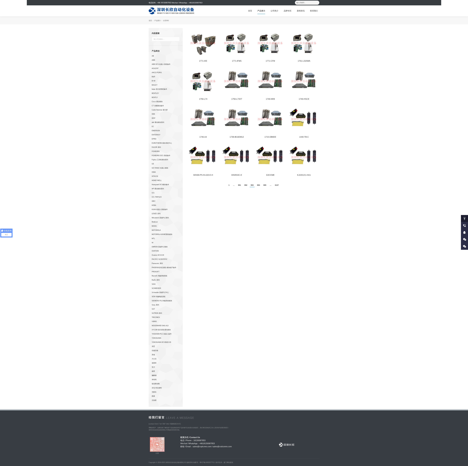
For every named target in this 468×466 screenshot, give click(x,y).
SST (153, 309)
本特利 (154, 379)
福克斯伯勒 (156, 384)
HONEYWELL (157, 180)
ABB (153, 60)
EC (153, 126)
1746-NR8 (270, 99)
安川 (153, 367)
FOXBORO (156, 151)
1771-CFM (270, 61)
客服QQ (464, 232)
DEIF (153, 118)
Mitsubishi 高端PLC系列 (160, 218)
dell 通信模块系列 (158, 122)
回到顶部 (464, 218)
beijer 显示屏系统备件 (159, 89)
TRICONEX (156, 317)
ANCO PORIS (157, 72)
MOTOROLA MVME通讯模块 (162, 234)
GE (153, 164)
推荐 (153, 371)
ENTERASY (156, 135)
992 (245, 185)
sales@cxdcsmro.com (222, 447)
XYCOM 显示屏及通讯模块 (161, 330)
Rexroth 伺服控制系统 (159, 276)
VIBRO (154, 321)
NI (152, 243)
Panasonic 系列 (157, 263)
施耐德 (154, 375)
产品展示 (157, 20)
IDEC (154, 201)
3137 (277, 185)
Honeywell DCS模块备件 (160, 184)
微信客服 (464, 239)
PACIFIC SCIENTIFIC (159, 259)
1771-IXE (203, 61)
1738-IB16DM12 (237, 137)
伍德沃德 (155, 350)
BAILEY (154, 85)
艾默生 (154, 392)
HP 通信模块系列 (158, 189)
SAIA (154, 284)
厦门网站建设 (228, 462)
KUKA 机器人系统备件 (160, 209)
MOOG (154, 226)
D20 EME (270, 175)
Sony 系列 (155, 305)
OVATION (155, 251)
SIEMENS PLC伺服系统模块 (162, 301)
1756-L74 (203, 99)
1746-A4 (203, 137)
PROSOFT (155, 272)
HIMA (154, 172)
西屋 (153, 396)
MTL (153, 238)
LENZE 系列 (156, 214)
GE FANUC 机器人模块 (160, 168)
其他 (153, 355)
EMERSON (156, 131)
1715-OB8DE (270, 137)
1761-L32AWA (304, 61)
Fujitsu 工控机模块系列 (160, 160)
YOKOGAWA (156, 338)
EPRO (154, 139)
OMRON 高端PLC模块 (160, 247)
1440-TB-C (304, 137)
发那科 (154, 363)
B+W (153, 81)
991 (239, 185)
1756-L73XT (236, 99)
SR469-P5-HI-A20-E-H (203, 175)
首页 (150, 20)
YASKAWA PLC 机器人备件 (161, 334)
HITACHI (155, 176)
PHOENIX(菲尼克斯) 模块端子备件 (164, 267)
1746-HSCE (304, 99)
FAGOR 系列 (156, 147)
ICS (153, 193)
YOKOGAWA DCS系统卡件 (161, 342)
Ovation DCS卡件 (158, 255)
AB (153, 56)
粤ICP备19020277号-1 (207, 462)
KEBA (154, 205)
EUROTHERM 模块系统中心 (162, 143)
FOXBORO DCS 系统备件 (161, 155)
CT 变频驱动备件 (158, 106)
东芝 (153, 346)
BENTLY (155, 97)
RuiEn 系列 (156, 280)
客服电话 (464, 225)
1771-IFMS (237, 61)
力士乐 (154, 359)
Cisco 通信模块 (157, 101)
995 (264, 185)
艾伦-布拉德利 (157, 388)
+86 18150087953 (164, 3)
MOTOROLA (156, 230)
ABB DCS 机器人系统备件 (161, 64)
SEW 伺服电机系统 (158, 296)
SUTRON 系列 (157, 313)
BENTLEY (155, 93)
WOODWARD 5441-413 (160, 326)
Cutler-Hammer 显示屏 (160, 110)
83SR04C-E (236, 175)
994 (258, 185)
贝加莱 (154, 400)
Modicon (155, 222)
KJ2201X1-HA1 (304, 175)
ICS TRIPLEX (157, 197)
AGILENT (155, 68)
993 (252, 185)
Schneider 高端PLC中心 (160, 292)
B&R (153, 77)
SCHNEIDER (156, 288)
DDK (153, 114)
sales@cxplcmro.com (202, 447)
